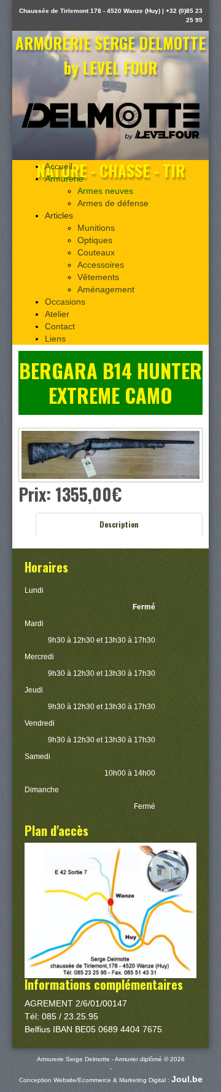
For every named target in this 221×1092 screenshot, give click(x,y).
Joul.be (187, 1079)
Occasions (65, 302)
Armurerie (64, 178)
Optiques (94, 240)
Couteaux (96, 252)
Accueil (58, 166)
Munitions (96, 228)
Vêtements (98, 277)
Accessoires (100, 265)
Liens (55, 338)
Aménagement (105, 289)
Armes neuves (105, 191)
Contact (60, 326)
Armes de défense (113, 203)
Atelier (57, 314)
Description (119, 524)
